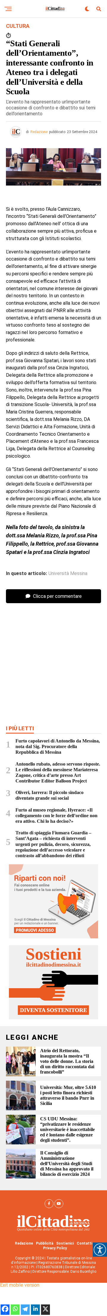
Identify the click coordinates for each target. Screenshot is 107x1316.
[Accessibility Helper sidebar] (100, 1249)
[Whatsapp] (15, 1312)
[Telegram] (25, 1312)
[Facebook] (5, 1312)
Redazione (39, 132)
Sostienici (65, 1243)
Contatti (84, 1243)
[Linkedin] (35, 1312)
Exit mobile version (19, 1285)
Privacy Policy (55, 1248)
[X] (45, 1312)
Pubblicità (44, 1243)
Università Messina (67, 573)
